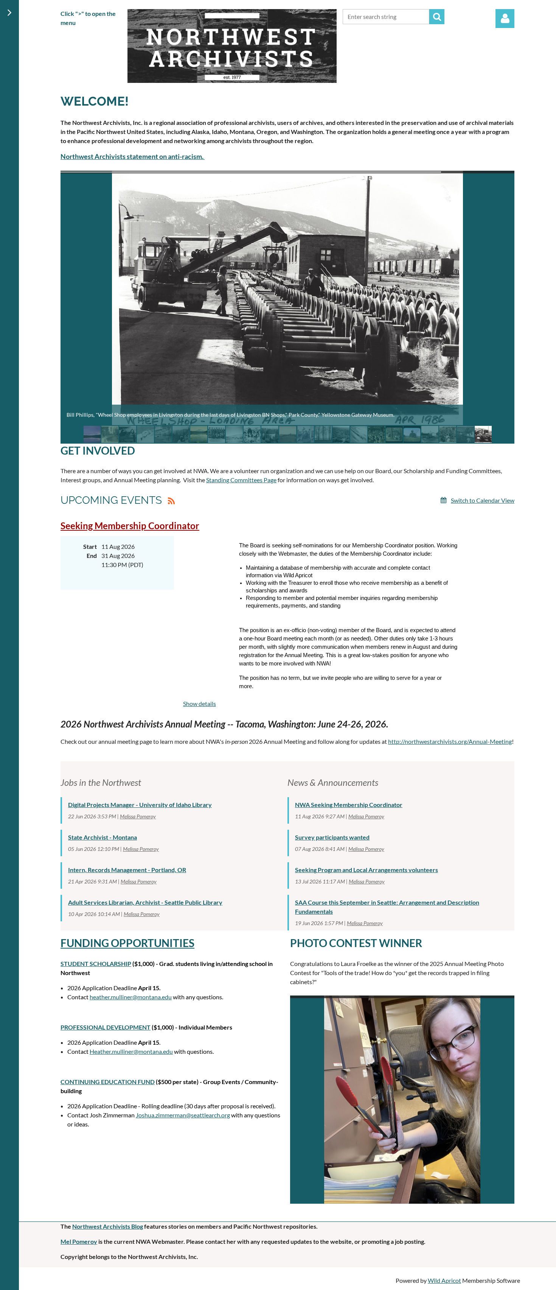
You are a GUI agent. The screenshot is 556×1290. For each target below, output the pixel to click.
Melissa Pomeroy (138, 816)
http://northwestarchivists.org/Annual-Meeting (450, 741)
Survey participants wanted (332, 837)
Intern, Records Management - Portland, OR (127, 869)
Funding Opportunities (127, 942)
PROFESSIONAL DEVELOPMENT (106, 1027)
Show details (199, 703)
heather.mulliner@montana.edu (131, 996)
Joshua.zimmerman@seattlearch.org (183, 1115)
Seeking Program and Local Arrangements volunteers (366, 869)
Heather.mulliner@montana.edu (131, 1051)
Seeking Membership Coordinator (130, 525)
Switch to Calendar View (482, 500)
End (92, 555)
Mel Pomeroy (79, 1241)
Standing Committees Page (241, 479)
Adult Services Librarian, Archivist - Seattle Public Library (145, 902)
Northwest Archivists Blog (107, 1226)
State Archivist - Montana (102, 837)
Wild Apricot (444, 1280)
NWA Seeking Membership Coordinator (348, 804)
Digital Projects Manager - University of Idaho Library (140, 804)
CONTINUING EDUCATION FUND (108, 1081)
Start (90, 546)
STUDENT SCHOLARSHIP (96, 963)
